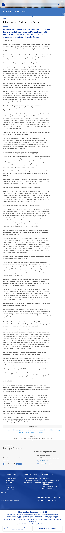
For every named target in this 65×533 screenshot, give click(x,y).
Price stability (42, 430)
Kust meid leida (10, 489)
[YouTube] (48, 500)
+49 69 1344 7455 (44, 461)
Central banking (30, 432)
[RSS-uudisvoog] (56, 500)
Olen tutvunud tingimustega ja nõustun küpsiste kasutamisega (17, 528)
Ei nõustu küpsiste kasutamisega (47, 528)
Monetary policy (18, 430)
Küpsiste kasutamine (43, 523)
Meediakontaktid (10, 464)
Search (58, 4)
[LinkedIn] (41, 500)
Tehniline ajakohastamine (31, 480)
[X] (38, 500)
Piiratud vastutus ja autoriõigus (32, 478)
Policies (51, 430)
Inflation (8, 430)
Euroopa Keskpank (11, 478)
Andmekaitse (45, 478)
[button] (62, 1)
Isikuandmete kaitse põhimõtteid (27, 523)
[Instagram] (45, 500)
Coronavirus (41, 432)
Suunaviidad (9, 482)
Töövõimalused (10, 480)
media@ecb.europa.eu (45, 464)
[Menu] (62, 4)
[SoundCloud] (52, 500)
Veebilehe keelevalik (47, 488)
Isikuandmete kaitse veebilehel (50, 480)
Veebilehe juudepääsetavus (49, 486)
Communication (30, 430)
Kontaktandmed (10, 487)
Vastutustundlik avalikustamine (32, 482)
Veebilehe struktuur (6, 492)
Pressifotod (9, 485)
